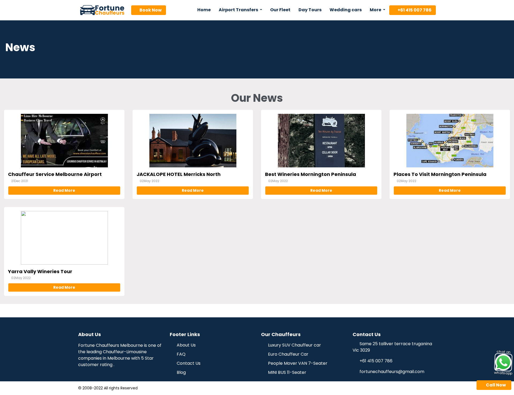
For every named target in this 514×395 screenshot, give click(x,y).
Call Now (495, 385)
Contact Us (188, 363)
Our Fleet (280, 10)
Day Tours (310, 10)
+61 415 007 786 (414, 10)
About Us (186, 345)
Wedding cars (346, 10)
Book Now (150, 10)
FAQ (181, 354)
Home (204, 10)
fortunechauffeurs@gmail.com (392, 371)
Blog (181, 372)
